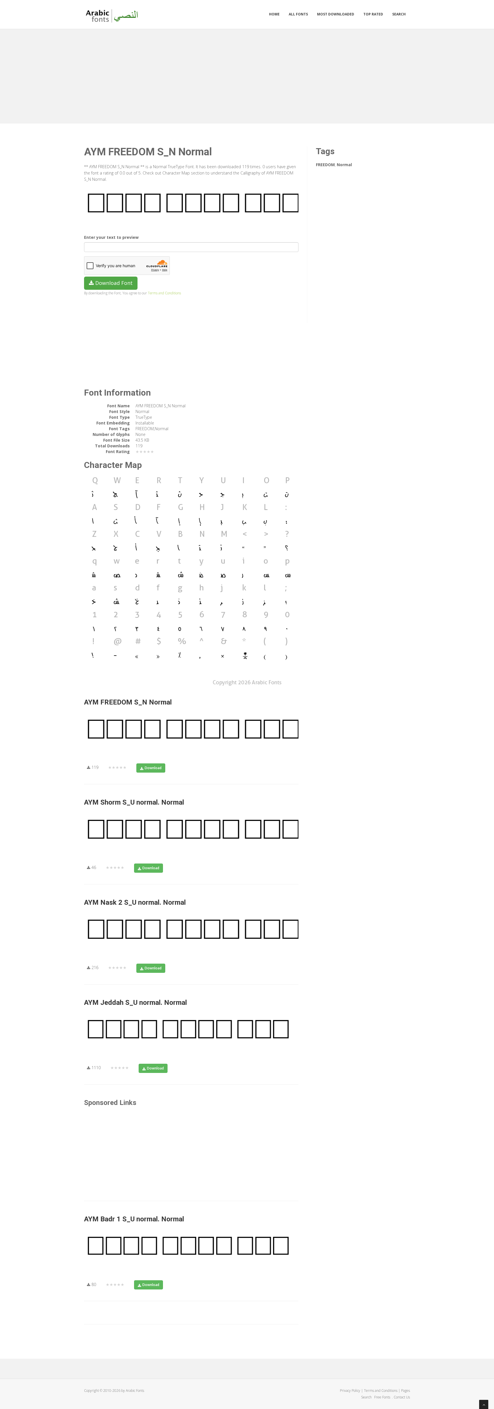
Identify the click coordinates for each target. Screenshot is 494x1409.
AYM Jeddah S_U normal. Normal (135, 1003)
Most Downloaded (335, 14)
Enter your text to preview (111, 237)
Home (274, 14)
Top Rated (373, 14)
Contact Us (402, 1397)
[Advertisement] (247, 75)
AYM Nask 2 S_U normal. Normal (135, 902)
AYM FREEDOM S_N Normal (128, 702)
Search (399, 14)
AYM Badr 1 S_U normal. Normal (134, 1219)
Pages (405, 1390)
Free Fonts (382, 1397)
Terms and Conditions (164, 293)
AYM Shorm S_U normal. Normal (134, 802)
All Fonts (298, 14)
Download (153, 767)
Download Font (113, 282)
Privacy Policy (350, 1390)
